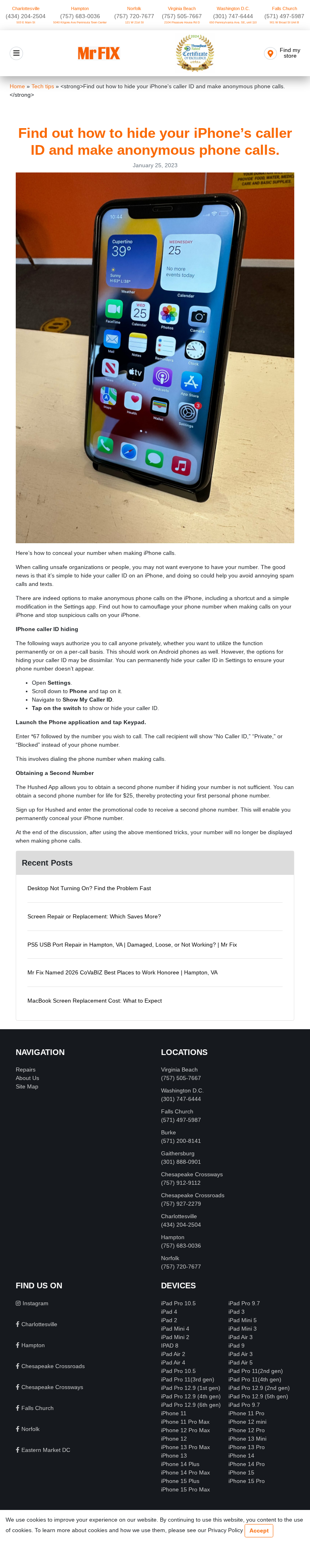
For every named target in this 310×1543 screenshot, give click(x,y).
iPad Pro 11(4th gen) (254, 1379)
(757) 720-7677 (134, 16)
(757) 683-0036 (80, 16)
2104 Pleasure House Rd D (182, 22)
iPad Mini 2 (175, 1337)
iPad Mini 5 (242, 1320)
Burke (168, 1132)
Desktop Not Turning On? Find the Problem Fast (89, 888)
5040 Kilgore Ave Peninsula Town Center (80, 22)
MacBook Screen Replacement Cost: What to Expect (94, 1000)
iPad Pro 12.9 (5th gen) (258, 1396)
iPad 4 (169, 1311)
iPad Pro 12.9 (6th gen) (191, 1405)
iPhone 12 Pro (246, 1430)
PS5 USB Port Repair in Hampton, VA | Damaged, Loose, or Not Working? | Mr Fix (132, 944)
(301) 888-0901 (181, 1162)
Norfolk (134, 8)
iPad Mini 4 (175, 1328)
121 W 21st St (134, 22)
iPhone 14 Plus (180, 1464)
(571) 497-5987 (284, 16)
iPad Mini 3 (242, 1328)
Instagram (35, 1303)
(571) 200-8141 (181, 1141)
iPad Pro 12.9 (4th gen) (191, 1396)
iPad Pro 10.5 (178, 1303)
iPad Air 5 (240, 1362)
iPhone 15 (241, 1472)
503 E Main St (26, 22)
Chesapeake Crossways (192, 1174)
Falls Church (284, 8)
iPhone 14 (241, 1455)
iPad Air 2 (173, 1354)
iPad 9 (236, 1345)
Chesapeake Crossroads (192, 1195)
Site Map (27, 1086)
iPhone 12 (174, 1438)
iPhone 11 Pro (246, 1413)
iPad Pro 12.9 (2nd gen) (259, 1388)
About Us (27, 1078)
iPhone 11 (173, 1413)
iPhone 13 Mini (247, 1438)
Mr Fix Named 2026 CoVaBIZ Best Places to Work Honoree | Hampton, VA (122, 972)
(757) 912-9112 (181, 1183)
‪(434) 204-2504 (26, 16)
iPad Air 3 (240, 1337)
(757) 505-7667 (182, 16)
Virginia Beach (182, 8)
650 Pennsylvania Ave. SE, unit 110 (233, 22)
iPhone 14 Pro (246, 1464)
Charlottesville (26, 8)
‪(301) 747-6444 (233, 16)
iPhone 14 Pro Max (185, 1472)
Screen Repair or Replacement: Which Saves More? (94, 916)
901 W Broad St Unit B (284, 22)
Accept (259, 1530)
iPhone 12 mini (247, 1421)
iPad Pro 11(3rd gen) (187, 1379)
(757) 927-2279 (181, 1203)
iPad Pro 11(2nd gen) (255, 1371)
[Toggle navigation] (16, 53)
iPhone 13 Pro (246, 1447)
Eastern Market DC (45, 1450)
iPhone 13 (174, 1455)
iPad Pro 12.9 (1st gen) (190, 1388)
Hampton (80, 8)
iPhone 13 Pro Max (185, 1447)
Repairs (26, 1069)
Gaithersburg (178, 1153)
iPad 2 (169, 1320)
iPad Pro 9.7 (244, 1303)
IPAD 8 (169, 1345)
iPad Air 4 (173, 1362)
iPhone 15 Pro (246, 1481)
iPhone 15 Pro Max (185, 1489)
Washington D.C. (233, 8)
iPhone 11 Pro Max (185, 1421)
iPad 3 (236, 1311)
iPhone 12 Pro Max (185, 1430)
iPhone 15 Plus (180, 1481)
